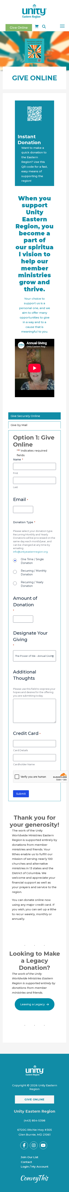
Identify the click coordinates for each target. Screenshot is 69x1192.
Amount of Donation (25, 604)
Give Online (19, 27)
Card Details (20, 750)
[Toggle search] (43, 26)
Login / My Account (34, 1166)
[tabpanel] (34, 615)
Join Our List (29, 1157)
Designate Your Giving (30, 638)
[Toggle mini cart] (36, 26)
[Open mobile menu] (62, 26)
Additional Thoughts (24, 675)
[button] (34, 1004)
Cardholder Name (24, 764)
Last (15, 487)
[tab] (25, 416)
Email (20, 499)
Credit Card (26, 733)
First (15, 473)
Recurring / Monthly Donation (34, 572)
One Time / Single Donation (32, 561)
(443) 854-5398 (34, 1120)
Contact (26, 1162)
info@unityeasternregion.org (30, 551)
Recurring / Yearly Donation (32, 584)
